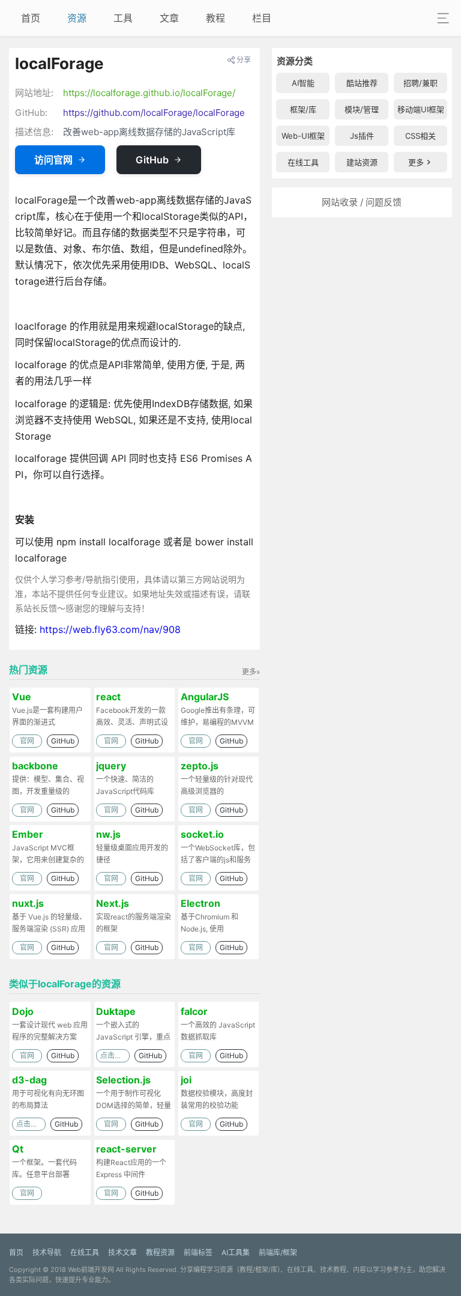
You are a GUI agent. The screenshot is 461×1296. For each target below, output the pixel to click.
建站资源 (362, 162)
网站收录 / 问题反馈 (362, 202)
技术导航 (46, 1252)
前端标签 (198, 1252)
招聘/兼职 (420, 83)
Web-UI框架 (303, 136)
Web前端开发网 (91, 1269)
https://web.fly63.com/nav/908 (110, 629)
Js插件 (362, 136)
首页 (30, 18)
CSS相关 (420, 136)
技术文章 (122, 1252)
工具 (123, 18)
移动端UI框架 (420, 109)
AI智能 (303, 83)
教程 (215, 18)
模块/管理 (362, 109)
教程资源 (160, 1252)
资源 (76, 18)
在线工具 (303, 162)
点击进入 (114, 1055)
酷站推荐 (362, 83)
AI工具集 (235, 1252)
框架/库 (303, 109)
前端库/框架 (278, 1252)
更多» (251, 671)
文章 (169, 18)
